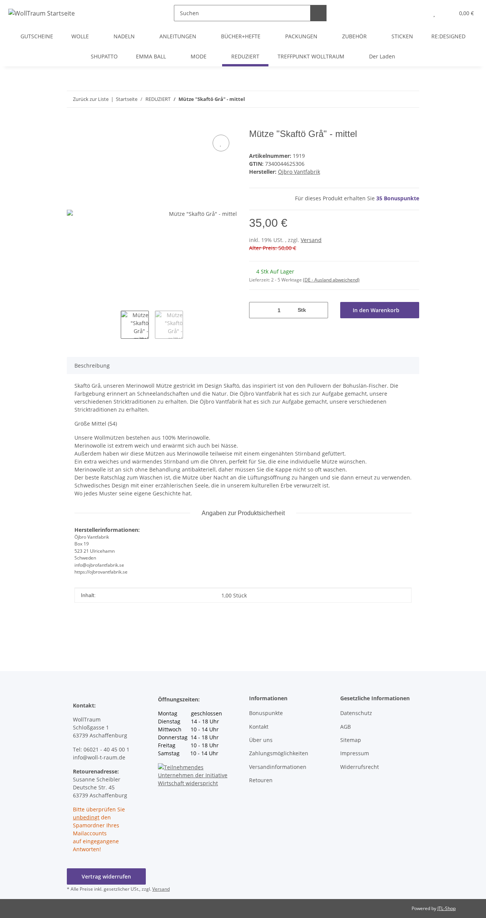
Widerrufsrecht (359, 766)
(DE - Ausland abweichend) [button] (331, 280)
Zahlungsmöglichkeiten (278, 753)
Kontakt (258, 726)
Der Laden (382, 56)
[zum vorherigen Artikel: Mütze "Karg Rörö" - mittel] (411, 99)
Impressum (354, 753)
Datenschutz (356, 713)
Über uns (261, 740)
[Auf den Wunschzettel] (221, 143)
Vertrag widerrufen (106, 876)
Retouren (261, 780)
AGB (345, 726)
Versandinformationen (277, 766)
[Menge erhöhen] (319, 310)
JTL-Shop (446, 908)
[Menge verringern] (257, 310)
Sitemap (350, 740)
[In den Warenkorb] (73, 124)
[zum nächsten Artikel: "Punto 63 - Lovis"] (395, 99)
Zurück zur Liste (91, 99)
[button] (419, 13)
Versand (311, 240)
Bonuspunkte (266, 713)
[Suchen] (318, 13)
